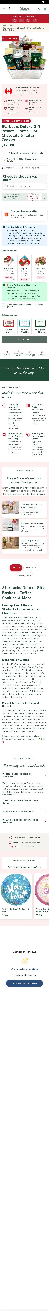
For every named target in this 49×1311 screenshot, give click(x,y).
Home (5, 25)
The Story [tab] (16, 568)
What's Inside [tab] (31, 568)
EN (43, 2)
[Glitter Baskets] (24, 9)
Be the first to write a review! (24, 983)
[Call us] (39, 9)
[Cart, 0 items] (45, 9)
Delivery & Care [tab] (24, 576)
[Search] (8, 8)
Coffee (11, 25)
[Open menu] (4, 8)
